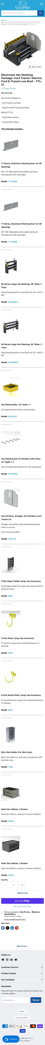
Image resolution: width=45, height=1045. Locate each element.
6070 (10, 653)
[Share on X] (7, 928)
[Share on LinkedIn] (12, 928)
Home (3, 20)
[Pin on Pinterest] (16, 928)
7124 (10, 767)
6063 (10, 596)
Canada (21, 1018)
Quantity (4, 880)
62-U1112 (12, 416)
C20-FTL (12, 539)
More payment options (22, 906)
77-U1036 (12, 181)
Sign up (36, 1000)
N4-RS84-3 (13, 362)
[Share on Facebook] (3, 928)
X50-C (11, 875)
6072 (10, 710)
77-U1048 (12, 242)
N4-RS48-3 (13, 302)
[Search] (40, 13)
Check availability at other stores (14, 919)
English (21, 1011)
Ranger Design (10, 88)
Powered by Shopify (22, 1041)
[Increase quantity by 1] (22, 885)
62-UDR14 (13, 474)
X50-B (11, 821)
